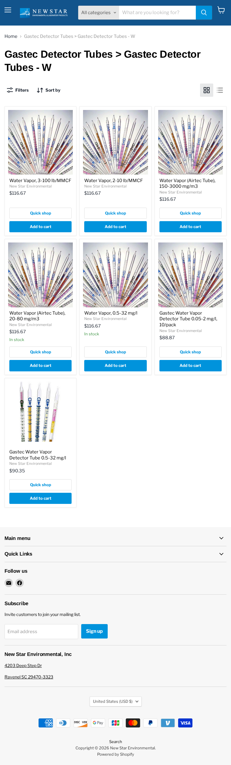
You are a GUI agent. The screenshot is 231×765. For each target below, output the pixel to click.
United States (113, 701)
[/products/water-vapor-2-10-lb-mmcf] (115, 142)
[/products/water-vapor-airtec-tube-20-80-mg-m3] (40, 274)
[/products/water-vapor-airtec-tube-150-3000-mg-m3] (190, 142)
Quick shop (40, 213)
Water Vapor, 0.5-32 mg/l (110, 313)
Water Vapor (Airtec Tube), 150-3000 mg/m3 (187, 183)
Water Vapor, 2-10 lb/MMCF (113, 180)
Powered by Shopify (115, 754)
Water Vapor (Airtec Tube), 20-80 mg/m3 (37, 316)
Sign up (94, 631)
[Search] (204, 13)
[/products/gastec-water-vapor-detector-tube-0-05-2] (190, 274)
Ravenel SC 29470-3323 (29, 676)
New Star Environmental (30, 186)
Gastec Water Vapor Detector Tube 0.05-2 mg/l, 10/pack (188, 319)
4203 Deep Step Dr (23, 665)
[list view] (219, 90)
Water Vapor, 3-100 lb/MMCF (40, 180)
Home (11, 36)
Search (115, 741)
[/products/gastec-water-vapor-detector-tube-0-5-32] (40, 414)
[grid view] (206, 90)
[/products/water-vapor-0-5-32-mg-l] (115, 274)
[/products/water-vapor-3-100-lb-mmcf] (40, 142)
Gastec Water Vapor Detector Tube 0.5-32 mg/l (37, 455)
